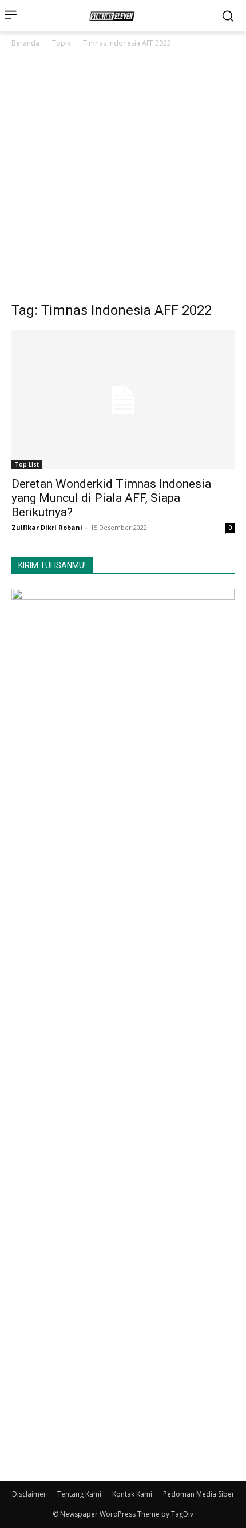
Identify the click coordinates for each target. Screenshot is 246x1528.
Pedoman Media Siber (199, 1494)
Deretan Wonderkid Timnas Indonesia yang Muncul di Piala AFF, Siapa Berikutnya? (111, 498)
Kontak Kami (132, 1494)
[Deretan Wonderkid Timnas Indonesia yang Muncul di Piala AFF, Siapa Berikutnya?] (123, 399)
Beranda (25, 43)
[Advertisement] (123, 178)
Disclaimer (29, 1494)
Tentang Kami (79, 1494)
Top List (27, 464)
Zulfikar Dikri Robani (46, 527)
